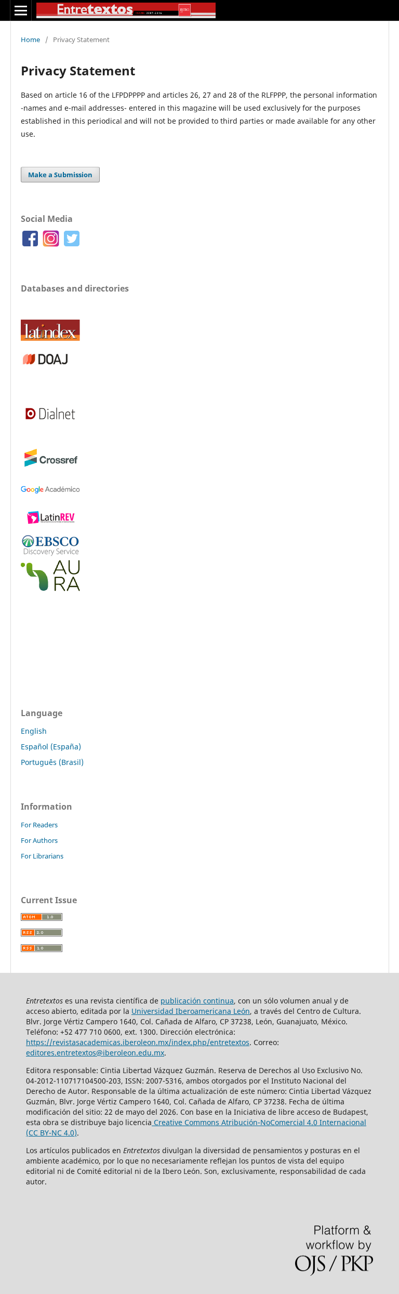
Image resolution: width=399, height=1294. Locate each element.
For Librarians (42, 856)
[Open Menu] (20, 10)
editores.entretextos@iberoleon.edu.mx (95, 1053)
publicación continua (197, 1001)
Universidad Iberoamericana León (190, 1011)
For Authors (39, 840)
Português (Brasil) (52, 762)
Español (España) (51, 746)
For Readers (39, 824)
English (34, 731)
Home (30, 39)
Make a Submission (60, 174)
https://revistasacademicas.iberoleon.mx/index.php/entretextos (137, 1042)
